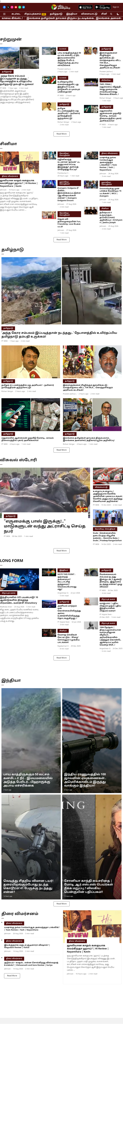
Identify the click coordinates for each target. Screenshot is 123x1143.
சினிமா (106, 14)
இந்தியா (71, 14)
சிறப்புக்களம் (32, 14)
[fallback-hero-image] (19, 58)
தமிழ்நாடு (56, 14)
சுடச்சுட (16, 14)
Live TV (64, 7)
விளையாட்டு (89, 14)
